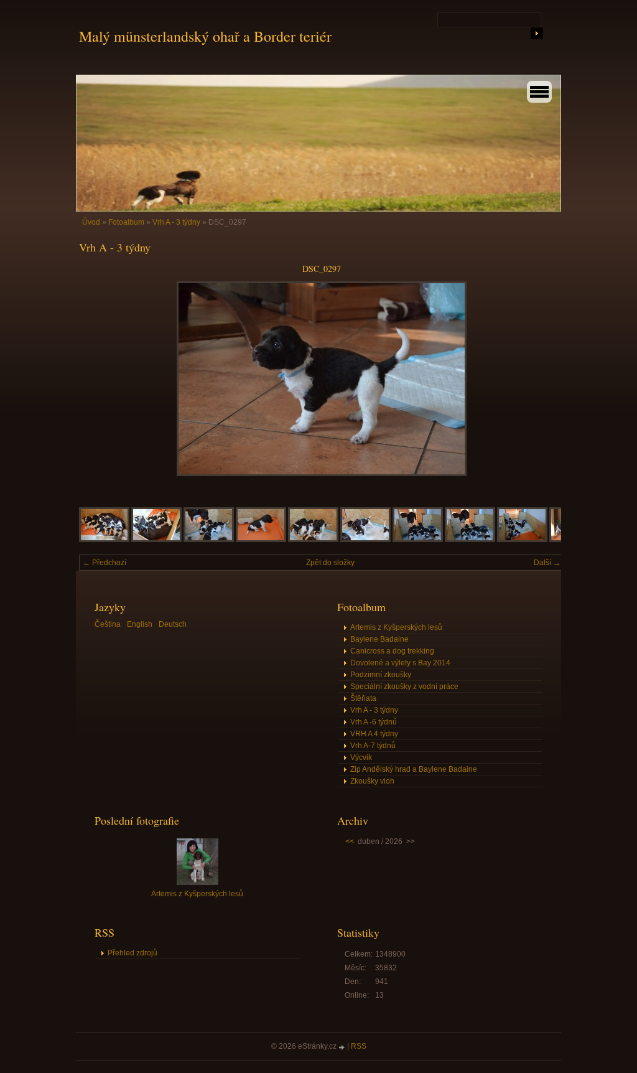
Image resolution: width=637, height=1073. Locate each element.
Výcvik (361, 757)
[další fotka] (544, 378)
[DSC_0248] (313, 539)
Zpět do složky (330, 562)
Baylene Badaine (379, 639)
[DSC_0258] (522, 539)
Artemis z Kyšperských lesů (396, 627)
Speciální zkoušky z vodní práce (404, 686)
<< (349, 841)
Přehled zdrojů (132, 953)
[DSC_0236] (104, 539)
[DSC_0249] (365, 539)
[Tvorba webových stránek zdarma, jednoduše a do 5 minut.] (342, 1047)
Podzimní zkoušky (380, 674)
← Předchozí (104, 562)
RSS (358, 1046)
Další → (547, 562)
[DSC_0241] (156, 539)
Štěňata (363, 698)
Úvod (91, 222)
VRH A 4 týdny (374, 733)
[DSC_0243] (209, 539)
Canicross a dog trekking (392, 651)
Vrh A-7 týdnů (373, 745)
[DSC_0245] (261, 539)
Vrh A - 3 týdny (176, 222)
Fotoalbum (126, 222)
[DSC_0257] (470, 539)
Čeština (108, 624)
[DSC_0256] (418, 539)
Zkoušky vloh (372, 781)
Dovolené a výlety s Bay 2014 (400, 662)
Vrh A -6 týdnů (373, 722)
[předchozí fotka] (99, 378)
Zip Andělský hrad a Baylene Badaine (413, 769)
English (139, 624)
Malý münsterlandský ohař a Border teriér (205, 36)
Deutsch (173, 624)
